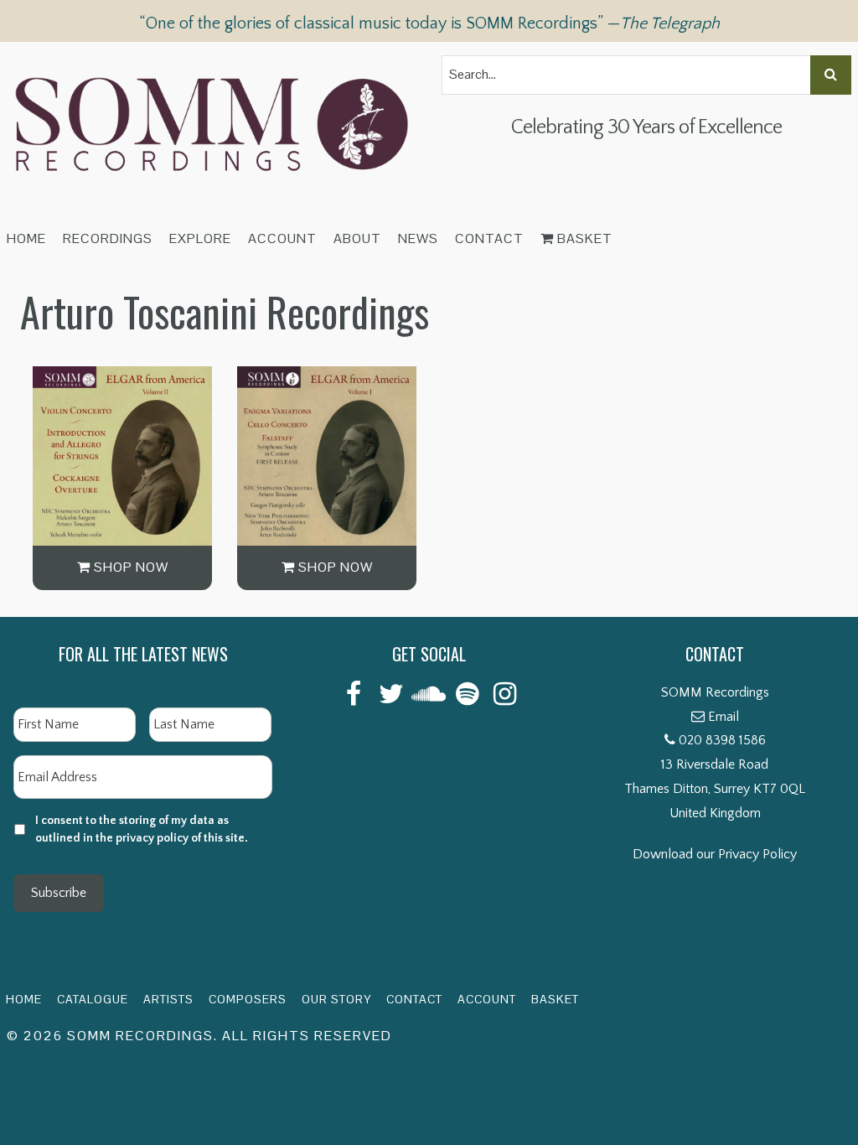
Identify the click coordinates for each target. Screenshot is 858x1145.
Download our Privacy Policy (715, 854)
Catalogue (92, 999)
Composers (248, 999)
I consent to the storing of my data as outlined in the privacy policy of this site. (141, 829)
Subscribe (58, 892)
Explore (200, 238)
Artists (168, 999)
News (418, 238)
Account (282, 238)
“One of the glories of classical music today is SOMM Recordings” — (429, 23)
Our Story (336, 999)
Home (26, 238)
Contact (489, 238)
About (357, 238)
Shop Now (129, 567)
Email (723, 716)
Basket (583, 238)
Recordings (107, 238)
